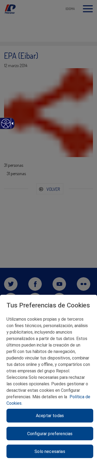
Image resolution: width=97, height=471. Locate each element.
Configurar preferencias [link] (50, 433)
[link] (5, 126)
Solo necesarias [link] (49, 451)
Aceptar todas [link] (50, 415)
